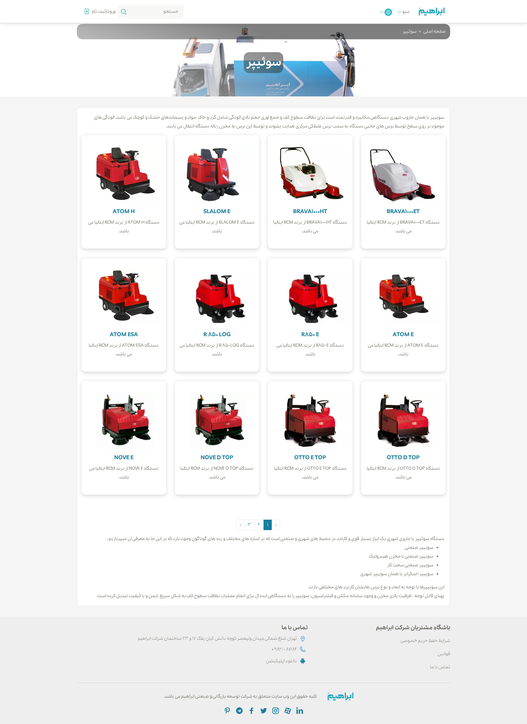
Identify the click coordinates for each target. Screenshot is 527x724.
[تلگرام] (239, 710)
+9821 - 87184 (284, 649)
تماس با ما (440, 667)
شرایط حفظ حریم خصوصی (425, 640)
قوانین (444, 654)
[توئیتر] (263, 710)
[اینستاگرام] (275, 710)
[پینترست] (227, 710)
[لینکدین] (299, 710)
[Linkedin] (287, 710)
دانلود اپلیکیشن (281, 661)
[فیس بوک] (251, 710)
